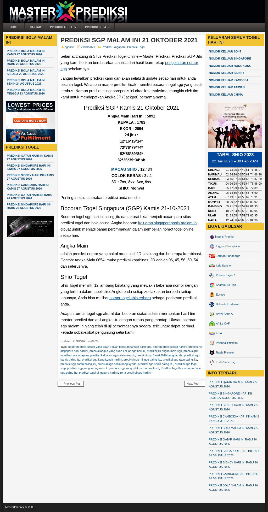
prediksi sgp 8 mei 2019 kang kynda (159, 355)
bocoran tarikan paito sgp (135, 346)
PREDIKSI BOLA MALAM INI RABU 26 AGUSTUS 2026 (26, 62)
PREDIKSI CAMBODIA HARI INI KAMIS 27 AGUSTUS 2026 (28, 186)
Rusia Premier (224, 352)
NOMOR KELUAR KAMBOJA (228, 80)
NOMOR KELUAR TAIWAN (227, 87)
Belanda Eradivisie (227, 304)
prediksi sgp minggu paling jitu (142, 359)
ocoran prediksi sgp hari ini (170, 346)
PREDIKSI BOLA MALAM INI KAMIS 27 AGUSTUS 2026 (26, 52)
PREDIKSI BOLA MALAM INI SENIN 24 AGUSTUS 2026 (26, 82)
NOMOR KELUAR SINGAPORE (230, 58)
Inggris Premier (224, 236)
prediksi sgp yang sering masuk (87, 368)
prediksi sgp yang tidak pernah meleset (134, 368)
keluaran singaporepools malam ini (167, 223)
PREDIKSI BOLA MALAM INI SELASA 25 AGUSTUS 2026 (26, 72)
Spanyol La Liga (225, 284)
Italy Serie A (223, 265)
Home (14, 27)
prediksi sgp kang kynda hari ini (102, 359)
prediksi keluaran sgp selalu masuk (112, 355)
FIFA (218, 333)
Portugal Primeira (226, 342)
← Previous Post (70, 383)
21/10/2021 (88, 47)
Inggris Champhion (227, 246)
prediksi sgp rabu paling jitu (180, 359)
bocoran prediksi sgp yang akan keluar (93, 346)
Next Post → (195, 383)
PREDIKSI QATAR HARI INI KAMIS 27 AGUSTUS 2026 (30, 157)
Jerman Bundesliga (227, 255)
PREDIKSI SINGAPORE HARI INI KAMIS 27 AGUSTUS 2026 (29, 167)
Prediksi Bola (95, 27)
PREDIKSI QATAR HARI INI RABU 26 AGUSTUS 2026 (29, 196)
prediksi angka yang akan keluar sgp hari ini (117, 350)
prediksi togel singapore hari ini (98, 372)
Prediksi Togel (61, 27)
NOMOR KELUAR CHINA (226, 94)
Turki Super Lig (225, 362)
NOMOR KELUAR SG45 (225, 51)
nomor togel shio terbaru (130, 298)
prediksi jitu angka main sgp (164, 350)
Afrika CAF (222, 323)
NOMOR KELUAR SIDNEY (226, 72)
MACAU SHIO (124, 169)
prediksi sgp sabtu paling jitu (78, 364)
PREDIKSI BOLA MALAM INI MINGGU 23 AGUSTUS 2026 (26, 91)
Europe (220, 294)
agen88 (69, 47)
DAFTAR (35, 27)
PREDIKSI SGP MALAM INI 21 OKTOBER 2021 (129, 40)
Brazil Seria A (224, 313)
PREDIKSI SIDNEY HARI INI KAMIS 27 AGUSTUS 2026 (30, 177)
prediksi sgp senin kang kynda (117, 364)
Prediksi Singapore (114, 47)
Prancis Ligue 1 (225, 275)
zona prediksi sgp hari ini (135, 372)
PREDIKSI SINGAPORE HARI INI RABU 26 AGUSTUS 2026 (29, 206)
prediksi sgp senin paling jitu (155, 364)
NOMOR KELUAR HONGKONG (230, 65)
